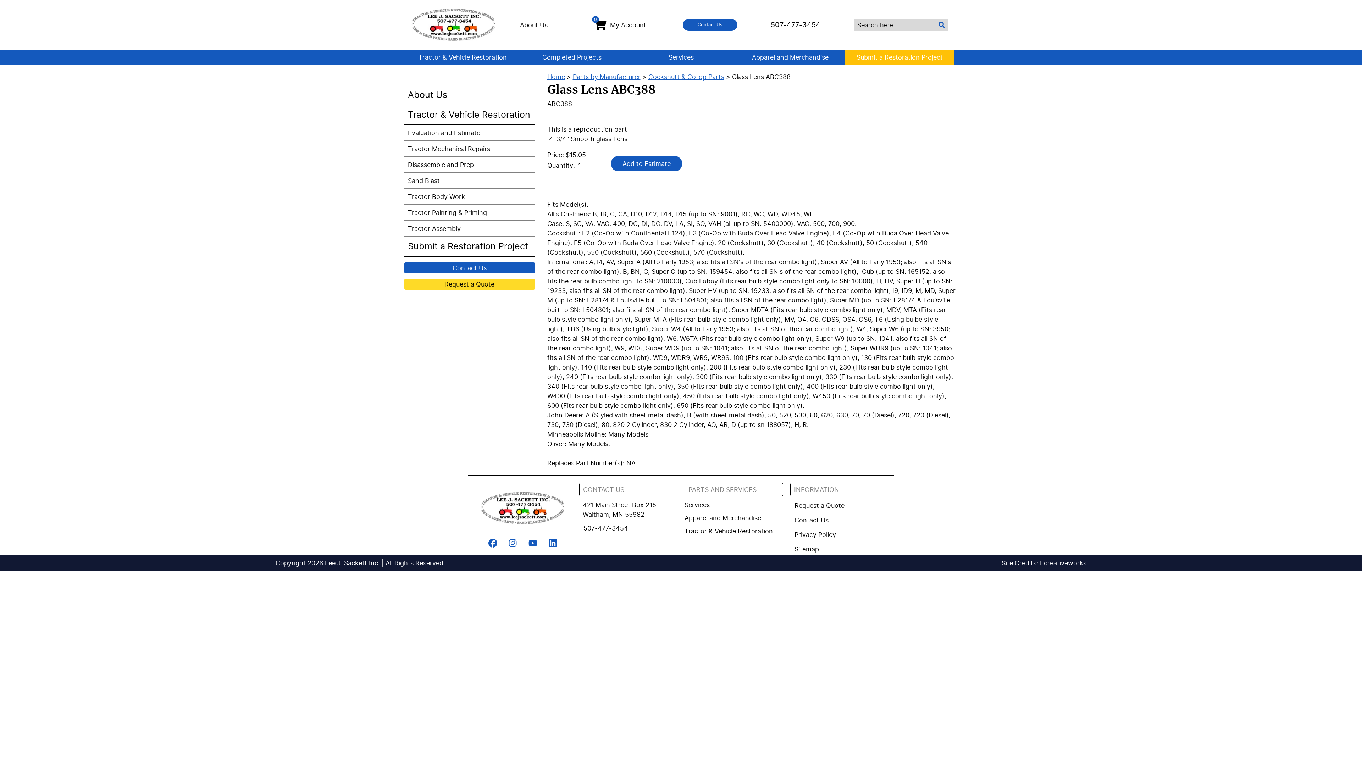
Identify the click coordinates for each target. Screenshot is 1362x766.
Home (556, 77)
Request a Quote (469, 284)
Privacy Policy (815, 534)
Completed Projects (572, 57)
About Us (534, 25)
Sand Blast (424, 180)
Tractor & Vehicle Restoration (463, 57)
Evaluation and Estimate (444, 133)
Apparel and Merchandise (790, 57)
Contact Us (710, 24)
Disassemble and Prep (441, 164)
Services (681, 57)
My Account (620, 23)
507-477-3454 (795, 25)
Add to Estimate (646, 163)
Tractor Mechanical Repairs (449, 148)
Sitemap (806, 549)
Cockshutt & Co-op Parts (686, 77)
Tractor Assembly (434, 228)
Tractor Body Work (436, 196)
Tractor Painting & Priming (447, 212)
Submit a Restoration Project (900, 57)
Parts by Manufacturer (607, 77)
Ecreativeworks (1063, 563)
